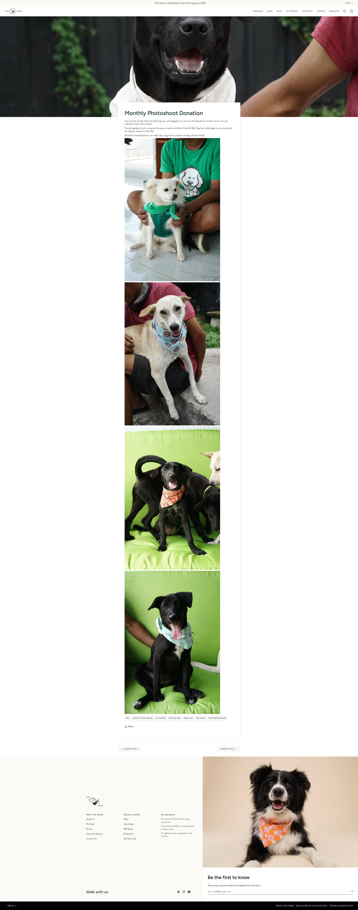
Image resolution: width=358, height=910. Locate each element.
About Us (90, 819)
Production (128, 833)
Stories (89, 828)
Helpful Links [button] (132, 815)
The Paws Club (130, 838)
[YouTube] (189, 892)
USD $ (348, 3)
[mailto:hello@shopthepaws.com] (194, 892)
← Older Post (129, 749)
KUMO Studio (319, 906)
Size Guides (129, 824)
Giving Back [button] (168, 815)
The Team (90, 824)
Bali (128, 718)
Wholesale (128, 828)
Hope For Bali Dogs (143, 718)
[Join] (350, 891)
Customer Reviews (94, 833)
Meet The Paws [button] (94, 815)
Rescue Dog (175, 718)
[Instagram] (183, 892)
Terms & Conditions (341, 906)
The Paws (200, 718)
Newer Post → (228, 749)
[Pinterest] (178, 892)
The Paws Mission (217, 718)
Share (130, 726)
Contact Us (91, 838)
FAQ (126, 819)
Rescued (188, 718)
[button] (258, 11)
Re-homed (161, 718)
